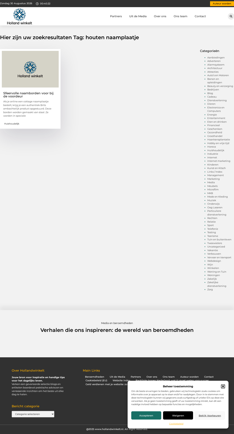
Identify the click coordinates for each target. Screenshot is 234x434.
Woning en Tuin (216, 271)
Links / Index (214, 171)
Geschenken (214, 128)
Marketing (213, 178)
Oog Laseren (214, 207)
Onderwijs (213, 203)
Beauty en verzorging (220, 86)
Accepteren (146, 415)
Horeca (211, 146)
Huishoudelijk (11, 123)
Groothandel (214, 136)
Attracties (212, 71)
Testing (211, 232)
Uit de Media (138, 16)
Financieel (213, 125)
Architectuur (214, 68)
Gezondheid (214, 132)
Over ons (160, 16)
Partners (116, 16)
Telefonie (212, 228)
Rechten (212, 218)
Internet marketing (218, 160)
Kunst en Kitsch (216, 168)
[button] (223, 386)
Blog (210, 93)
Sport (210, 225)
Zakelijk (212, 278)
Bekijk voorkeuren (210, 415)
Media (211, 182)
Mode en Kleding (217, 196)
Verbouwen (214, 253)
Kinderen (212, 164)
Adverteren (214, 60)
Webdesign (214, 260)
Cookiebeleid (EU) (96, 380)
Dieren (211, 103)
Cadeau (212, 96)
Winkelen (213, 268)
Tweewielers (214, 243)
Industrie (212, 153)
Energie (212, 114)
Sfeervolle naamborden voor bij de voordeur (28, 94)
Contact (200, 16)
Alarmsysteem (215, 64)
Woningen (213, 275)
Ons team (180, 16)
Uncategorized (216, 246)
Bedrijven (213, 89)
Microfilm (213, 189)
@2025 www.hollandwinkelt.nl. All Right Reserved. (117, 429)
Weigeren (178, 415)
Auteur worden (189, 376)
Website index (121, 380)
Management (215, 175)
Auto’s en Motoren (218, 75)
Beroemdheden (94, 376)
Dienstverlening (217, 100)
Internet (212, 157)
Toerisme (212, 235)
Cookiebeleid (176, 423)
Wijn (210, 264)
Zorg (210, 289)
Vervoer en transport (219, 257)
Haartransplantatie (218, 139)
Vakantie (212, 250)
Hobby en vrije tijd (218, 143)
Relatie (211, 221)
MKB (210, 193)
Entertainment (216, 118)
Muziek (211, 200)
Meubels (212, 186)
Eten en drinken (217, 121)
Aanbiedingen (216, 57)
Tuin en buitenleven (219, 239)
